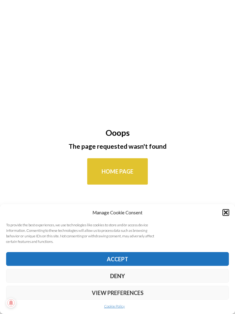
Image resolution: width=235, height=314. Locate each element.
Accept (117, 259)
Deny (117, 276)
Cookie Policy (114, 306)
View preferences (118, 292)
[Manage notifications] (11, 303)
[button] (226, 212)
